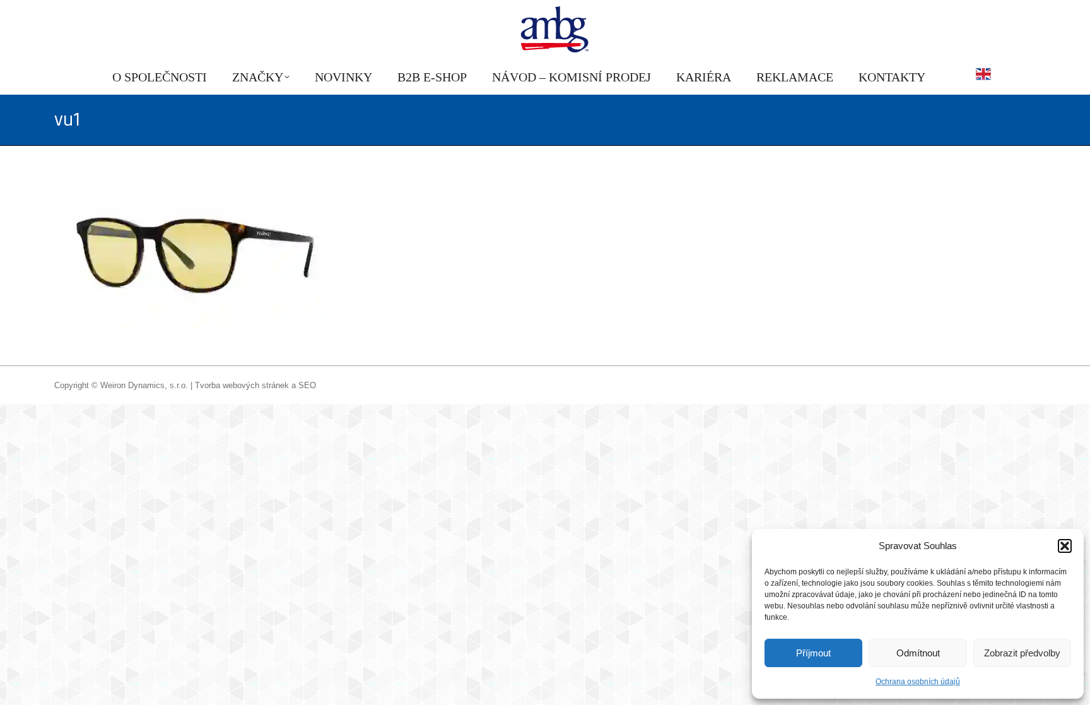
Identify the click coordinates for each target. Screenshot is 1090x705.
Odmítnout (918, 653)
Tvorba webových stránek (242, 385)
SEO (307, 385)
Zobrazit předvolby (1022, 653)
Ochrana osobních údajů (918, 681)
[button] (1064, 546)
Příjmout (813, 653)
